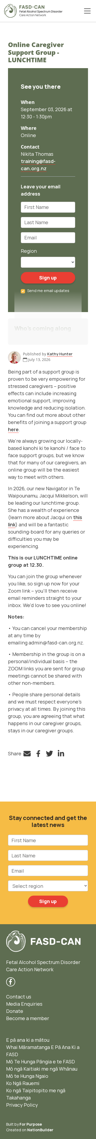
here (13, 429)
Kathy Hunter (60, 353)
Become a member (27, 1018)
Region (29, 251)
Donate (14, 1011)
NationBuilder (40, 1129)
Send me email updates (48, 290)
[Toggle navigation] (87, 11)
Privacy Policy (22, 1105)
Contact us (18, 996)
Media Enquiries (24, 1004)
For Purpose (30, 1124)
